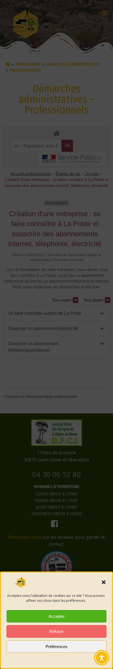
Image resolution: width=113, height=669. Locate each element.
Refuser (56, 631)
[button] (103, 582)
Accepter (57, 616)
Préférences (56, 646)
